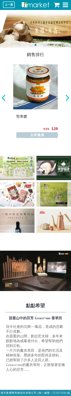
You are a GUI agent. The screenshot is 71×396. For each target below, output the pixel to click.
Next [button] (67, 98)
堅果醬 (21, 116)
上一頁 (9, 4)
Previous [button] (3, 98)
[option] (35, 101)
